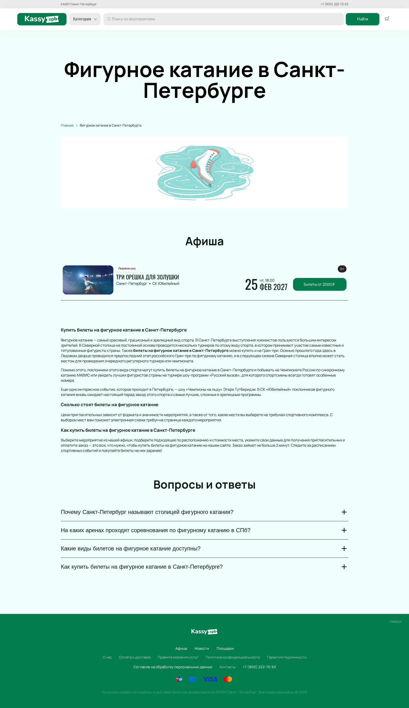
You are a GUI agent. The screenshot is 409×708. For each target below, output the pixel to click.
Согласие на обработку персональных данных (172, 666)
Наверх (396, 621)
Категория (82, 19)
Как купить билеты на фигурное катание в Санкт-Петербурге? (142, 566)
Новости (202, 648)
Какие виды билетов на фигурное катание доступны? (130, 548)
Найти (362, 19)
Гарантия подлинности (287, 657)
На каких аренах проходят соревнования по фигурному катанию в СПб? (155, 530)
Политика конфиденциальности (233, 657)
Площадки (225, 648)
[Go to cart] (387, 19)
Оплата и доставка (135, 657)
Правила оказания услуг (178, 657)
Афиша (181, 648)
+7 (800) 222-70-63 (334, 4)
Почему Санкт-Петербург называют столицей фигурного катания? (147, 512)
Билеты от (319, 284)
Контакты (228, 666)
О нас (107, 657)
